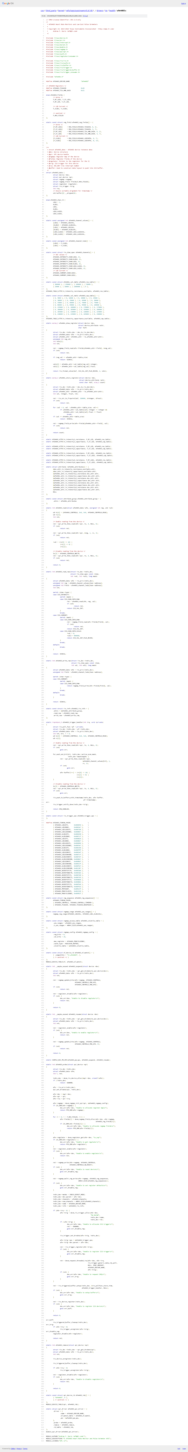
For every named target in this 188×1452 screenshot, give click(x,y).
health (112, 10)
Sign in (183, 3)
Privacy (19, 1449)
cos (42, 10)
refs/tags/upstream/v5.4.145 (79, 10)
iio (106, 10)
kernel (61, 10)
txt (179, 1449)
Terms (25, 1449)
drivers (100, 10)
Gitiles (13, 1449)
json (184, 1449)
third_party (51, 10)
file (85, 16)
